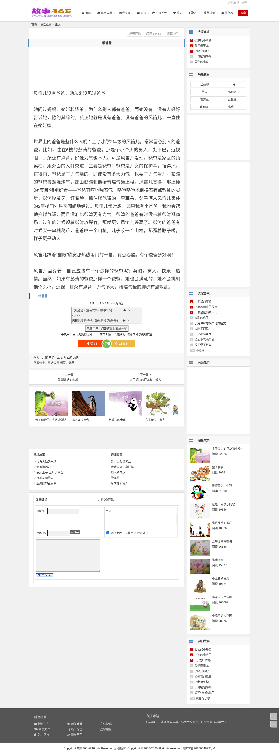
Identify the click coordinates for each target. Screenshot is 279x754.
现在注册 (142, 533)
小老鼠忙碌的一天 (205, 312)
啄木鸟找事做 (80, 419)
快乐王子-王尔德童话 (49, 472)
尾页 (122, 303)
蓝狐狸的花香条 (46, 483)
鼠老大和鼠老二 (121, 461)
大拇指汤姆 (43, 467)
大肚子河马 (201, 328)
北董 (71, 362)
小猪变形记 (201, 51)
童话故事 (46, 24)
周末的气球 (118, 472)
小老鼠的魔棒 (203, 301)
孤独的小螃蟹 (203, 40)
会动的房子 (201, 317)
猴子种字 (217, 467)
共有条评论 (106, 499)
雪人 (204, 92)
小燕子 (232, 106)
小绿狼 (200, 350)
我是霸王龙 (201, 45)
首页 (34, 24)
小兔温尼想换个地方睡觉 (210, 323)
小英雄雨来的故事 (205, 306)
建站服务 (106, 729)
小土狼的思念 (220, 578)
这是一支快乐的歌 (223, 504)
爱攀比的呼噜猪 (222, 541)
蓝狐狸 (232, 99)
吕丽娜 (204, 84)
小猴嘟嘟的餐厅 (222, 522)
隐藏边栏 (172, 33)
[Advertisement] (107, 60)
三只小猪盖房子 (204, 334)
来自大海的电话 (46, 461)
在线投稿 (106, 723)
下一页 (113, 303)
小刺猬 (232, 92)
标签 (244, 2)
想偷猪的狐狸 (203, 676)
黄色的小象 (201, 61)
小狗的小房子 (203, 654)
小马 (232, 84)
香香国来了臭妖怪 (122, 467)
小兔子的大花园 (222, 615)
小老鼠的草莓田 (222, 597)
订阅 (106, 344)
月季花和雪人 (45, 478)
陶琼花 (204, 106)
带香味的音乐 (117, 419)
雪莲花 (115, 478)
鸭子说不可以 (203, 344)
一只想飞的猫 (203, 660)
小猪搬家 (217, 560)
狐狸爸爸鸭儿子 (204, 692)
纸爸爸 (43, 296)
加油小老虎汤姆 (204, 339)
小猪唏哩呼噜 (203, 56)
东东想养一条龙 (155, 419)
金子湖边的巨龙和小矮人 (51, 419)
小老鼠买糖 (201, 681)
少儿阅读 (233, 2)
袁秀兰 (204, 99)
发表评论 (135, 33)
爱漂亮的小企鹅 (222, 485)
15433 (123, 343)
